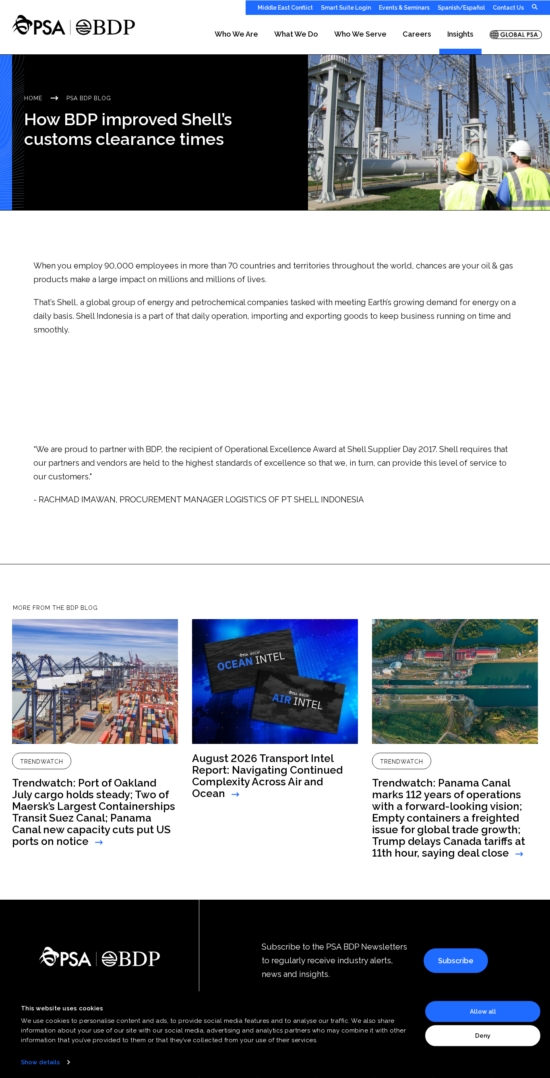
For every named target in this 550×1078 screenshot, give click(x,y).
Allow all (483, 1011)
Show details (40, 1062)
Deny (482, 1035)
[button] (236, 34)
